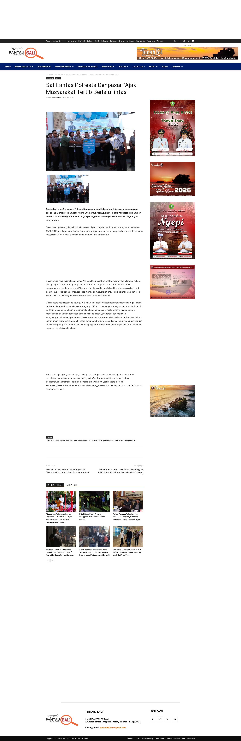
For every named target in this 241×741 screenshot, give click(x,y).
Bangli (97, 41)
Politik (122, 66)
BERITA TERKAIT (55, 485)
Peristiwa (107, 66)
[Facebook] (179, 41)
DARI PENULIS (72, 485)
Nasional (81, 41)
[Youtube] (193, 41)
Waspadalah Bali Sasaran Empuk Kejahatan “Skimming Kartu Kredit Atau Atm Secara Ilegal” (68, 471)
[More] (134, 104)
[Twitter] (188, 41)
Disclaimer (160, 738)
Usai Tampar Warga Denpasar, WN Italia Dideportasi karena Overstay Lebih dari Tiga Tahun (127, 552)
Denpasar (113, 41)
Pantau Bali (56, 97)
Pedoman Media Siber (176, 738)
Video (165, 66)
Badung (89, 41)
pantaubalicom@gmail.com (113, 727)
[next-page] (52, 560)
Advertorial (44, 66)
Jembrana (130, 41)
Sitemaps (191, 738)
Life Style (137, 66)
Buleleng (104, 41)
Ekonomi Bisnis (63, 66)
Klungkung (151, 41)
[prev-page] (48, 560)
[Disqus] (94, 604)
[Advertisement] (83, 19)
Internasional (71, 41)
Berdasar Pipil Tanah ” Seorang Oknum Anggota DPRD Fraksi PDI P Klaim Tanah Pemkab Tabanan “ (120, 472)
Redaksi (130, 738)
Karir (137, 738)
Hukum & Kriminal (88, 66)
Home (8, 66)
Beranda (49, 74)
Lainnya (176, 66)
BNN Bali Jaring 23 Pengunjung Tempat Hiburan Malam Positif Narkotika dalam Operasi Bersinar (60, 552)
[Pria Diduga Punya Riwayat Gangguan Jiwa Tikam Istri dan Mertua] (94, 501)
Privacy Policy (147, 738)
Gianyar (122, 41)
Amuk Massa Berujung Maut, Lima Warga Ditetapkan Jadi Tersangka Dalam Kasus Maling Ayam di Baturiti (94, 552)
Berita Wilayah (23, 66)
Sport (152, 66)
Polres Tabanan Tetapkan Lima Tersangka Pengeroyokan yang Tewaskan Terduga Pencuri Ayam (126, 517)
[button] (175, 41)
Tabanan (160, 41)
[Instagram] (184, 41)
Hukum (58, 78)
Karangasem (140, 41)
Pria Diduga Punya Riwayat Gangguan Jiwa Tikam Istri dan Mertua (92, 517)
